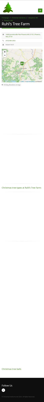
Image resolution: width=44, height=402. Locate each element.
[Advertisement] (22, 109)
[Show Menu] (40, 10)
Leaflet (22, 81)
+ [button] (5, 51)
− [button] (5, 55)
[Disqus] (22, 274)
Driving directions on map (12, 85)
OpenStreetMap (30, 81)
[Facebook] (3, 390)
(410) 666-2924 (10, 41)
